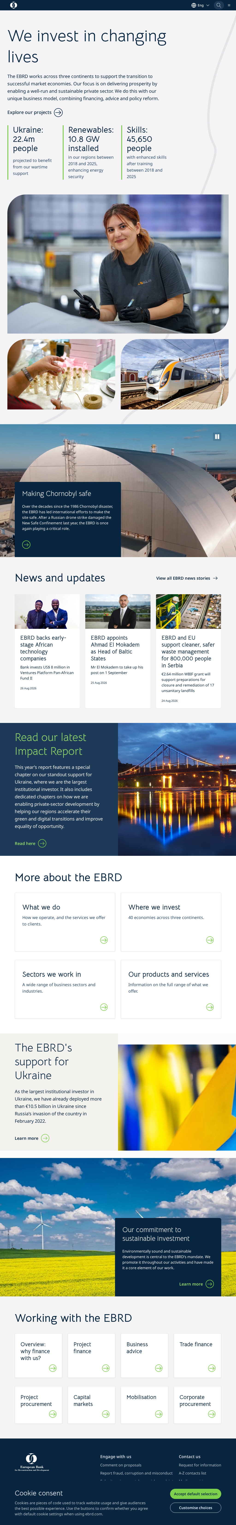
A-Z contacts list (192, 1473)
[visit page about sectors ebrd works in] (104, 1007)
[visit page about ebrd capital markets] (105, 1414)
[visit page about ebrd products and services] (210, 1007)
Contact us (190, 1456)
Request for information (200, 1465)
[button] (219, 5)
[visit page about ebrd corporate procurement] (211, 1414)
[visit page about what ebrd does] (104, 940)
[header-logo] (13, 5)
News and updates (60, 578)
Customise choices (195, 1507)
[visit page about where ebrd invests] (210, 940)
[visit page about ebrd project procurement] (52, 1414)
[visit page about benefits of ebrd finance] (52, 1368)
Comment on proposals (121, 1465)
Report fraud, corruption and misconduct (136, 1473)
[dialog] (118, 1502)
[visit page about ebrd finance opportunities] (105, 1368)
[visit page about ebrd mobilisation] (158, 1414)
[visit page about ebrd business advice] (158, 1368)
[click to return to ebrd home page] (55, 1462)
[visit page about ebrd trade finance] (211, 1368)
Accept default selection (195, 1493)
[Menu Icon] (229, 5)
